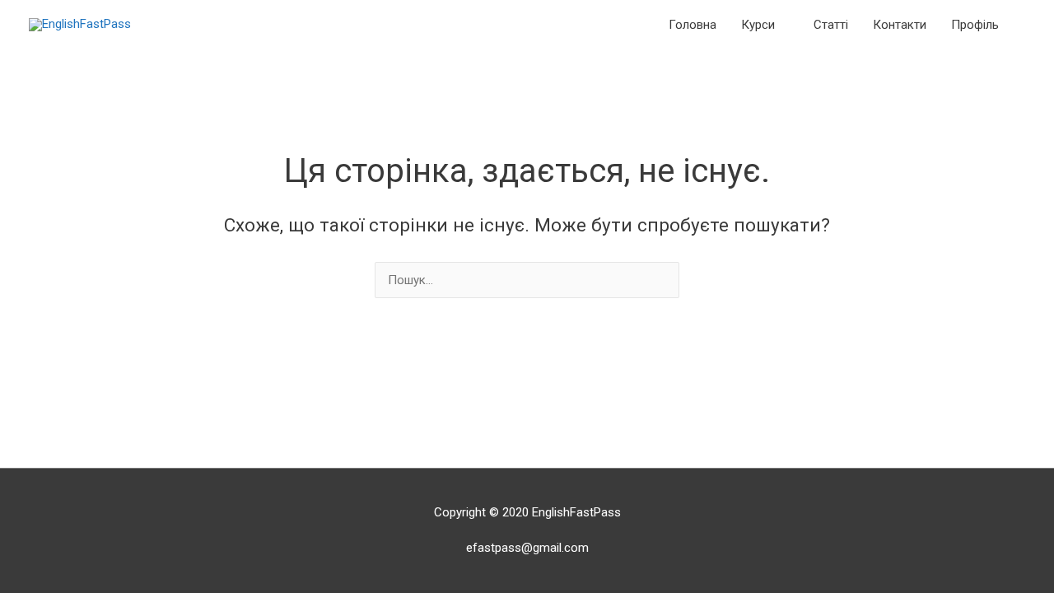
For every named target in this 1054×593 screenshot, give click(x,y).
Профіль (975, 24)
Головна (692, 24)
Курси (758, 24)
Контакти (899, 24)
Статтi (831, 24)
